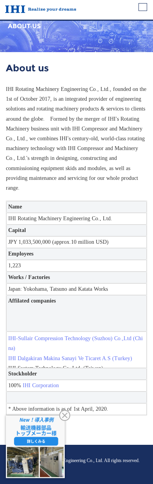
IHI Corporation (41, 385)
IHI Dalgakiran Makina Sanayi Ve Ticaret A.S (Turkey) (70, 358)
